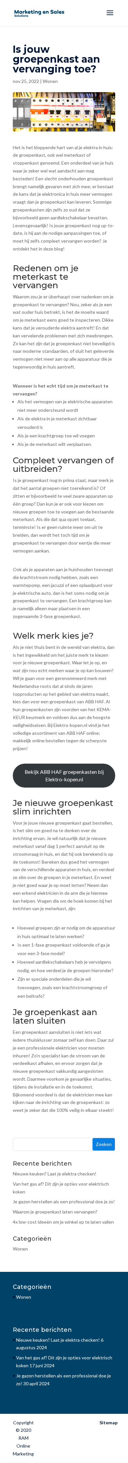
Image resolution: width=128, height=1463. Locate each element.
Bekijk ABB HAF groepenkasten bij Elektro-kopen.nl (64, 776)
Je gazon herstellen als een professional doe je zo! (64, 1201)
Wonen (50, 81)
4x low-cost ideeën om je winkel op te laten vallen (63, 1222)
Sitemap (108, 1422)
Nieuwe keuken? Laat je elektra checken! (54, 1173)
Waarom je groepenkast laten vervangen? (55, 1211)
